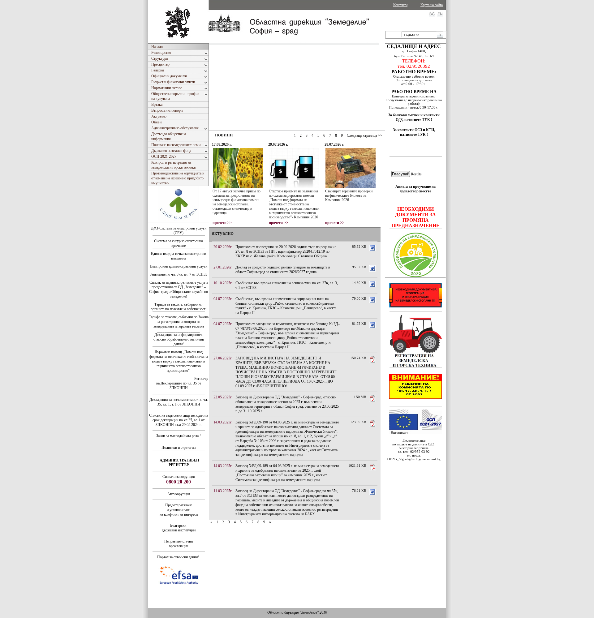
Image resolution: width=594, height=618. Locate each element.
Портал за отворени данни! (178, 557)
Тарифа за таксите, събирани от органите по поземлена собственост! (179, 306)
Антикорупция (178, 494)
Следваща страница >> (364, 135)
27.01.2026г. (222, 267)
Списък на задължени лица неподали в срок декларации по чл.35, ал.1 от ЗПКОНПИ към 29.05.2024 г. (178, 420)
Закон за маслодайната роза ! (178, 436)
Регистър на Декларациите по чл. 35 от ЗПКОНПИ (182, 383)
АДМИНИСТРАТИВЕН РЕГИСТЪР (179, 462)
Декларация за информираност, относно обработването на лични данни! (178, 339)
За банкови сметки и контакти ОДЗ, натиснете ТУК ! (414, 117)
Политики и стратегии (178, 447)
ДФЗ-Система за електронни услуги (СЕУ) (178, 230)
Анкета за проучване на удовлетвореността (415, 188)
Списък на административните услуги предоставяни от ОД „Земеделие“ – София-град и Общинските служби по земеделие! (178, 289)
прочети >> (222, 223)
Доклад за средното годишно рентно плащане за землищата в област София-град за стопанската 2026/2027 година (282, 269)
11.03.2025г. (222, 491)
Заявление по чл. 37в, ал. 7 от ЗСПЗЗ (178, 274)
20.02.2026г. (222, 247)
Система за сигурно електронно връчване (178, 243)
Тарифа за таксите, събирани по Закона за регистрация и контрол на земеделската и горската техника (179, 321)
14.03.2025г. (222, 422)
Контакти (400, 5)
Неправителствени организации (178, 543)
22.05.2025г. (222, 397)
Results (416, 174)
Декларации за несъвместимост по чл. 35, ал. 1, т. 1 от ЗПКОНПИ (178, 401)
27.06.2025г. (222, 358)
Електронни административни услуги (178, 266)
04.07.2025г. (222, 299)
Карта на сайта (431, 5)
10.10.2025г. (222, 283)
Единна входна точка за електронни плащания (178, 255)
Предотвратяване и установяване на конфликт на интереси (179, 510)
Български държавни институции (179, 527)
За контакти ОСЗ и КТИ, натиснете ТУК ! (414, 132)
